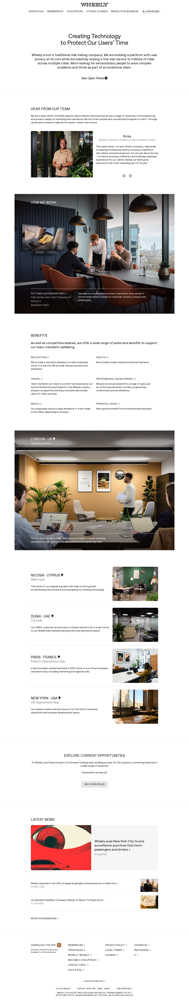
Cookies (110, 955)
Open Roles (75, 950)
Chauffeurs (75, 11)
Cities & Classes (97, 11)
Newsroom (75, 945)
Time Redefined (123, 989)
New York (91, 989)
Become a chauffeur (82, 960)
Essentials (36, 11)
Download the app (43, 945)
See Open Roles (94, 78)
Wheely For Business (124, 11)
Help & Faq (75, 970)
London (81, 989)
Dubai (107, 989)
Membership (55, 11)
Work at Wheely (78, 955)
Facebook (140, 945)
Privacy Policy (115, 945)
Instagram (141, 950)
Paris (99, 989)
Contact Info (77, 965)
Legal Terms (113, 950)
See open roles (95, 784)
